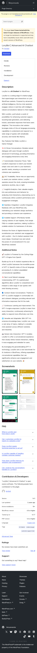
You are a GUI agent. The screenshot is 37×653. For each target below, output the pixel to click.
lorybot (6, 48)
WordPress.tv (7, 603)
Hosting (4, 583)
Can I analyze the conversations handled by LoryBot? (13, 468)
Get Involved (24, 593)
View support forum (9, 565)
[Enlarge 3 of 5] (32, 372)
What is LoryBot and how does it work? (9, 433)
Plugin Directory (7, 8)
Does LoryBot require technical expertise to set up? (12, 447)
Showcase (23, 576)
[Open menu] (34, 3)
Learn (4, 593)
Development (8, 75)
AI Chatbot (22, 527)
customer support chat (28, 531)
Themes (22, 580)
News (4, 580)
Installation (7, 71)
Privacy (4, 586)
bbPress (6, 615)
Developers (6, 599)
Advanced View (7, 536)
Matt (4, 612)
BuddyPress (7, 619)
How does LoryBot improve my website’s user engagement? (13, 461)
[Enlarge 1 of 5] (15, 372)
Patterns (22, 586)
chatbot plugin (30, 527)
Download (6, 53)
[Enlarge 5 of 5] (32, 407)
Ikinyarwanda (11, 627)
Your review (6, 551)
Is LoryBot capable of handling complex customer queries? (13, 454)
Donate (23, 599)
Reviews (7, 66)
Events (21, 596)
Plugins (21, 583)
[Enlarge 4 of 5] (32, 398)
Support (6, 80)
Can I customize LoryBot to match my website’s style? (11, 440)
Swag (22, 603)
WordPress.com (8, 609)
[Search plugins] (22, 21)
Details (6, 61)
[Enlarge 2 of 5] (15, 398)
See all (33, 551)
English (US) (31, 523)
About (4, 576)
